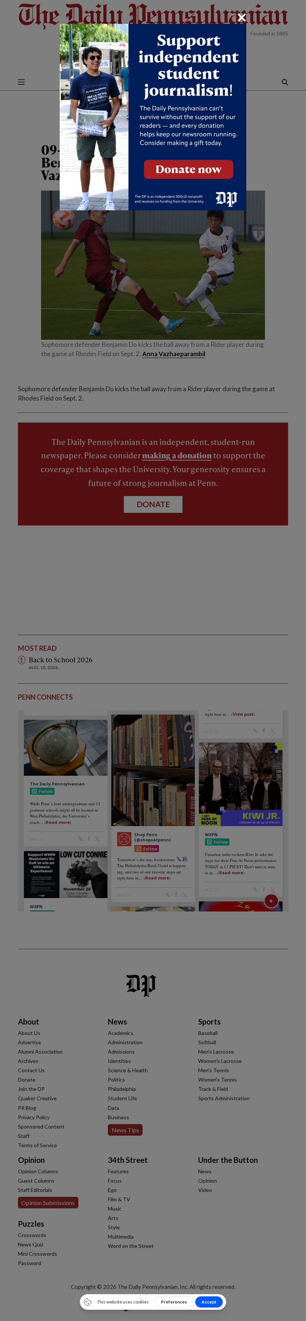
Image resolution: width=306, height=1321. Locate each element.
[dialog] (153, 660)
